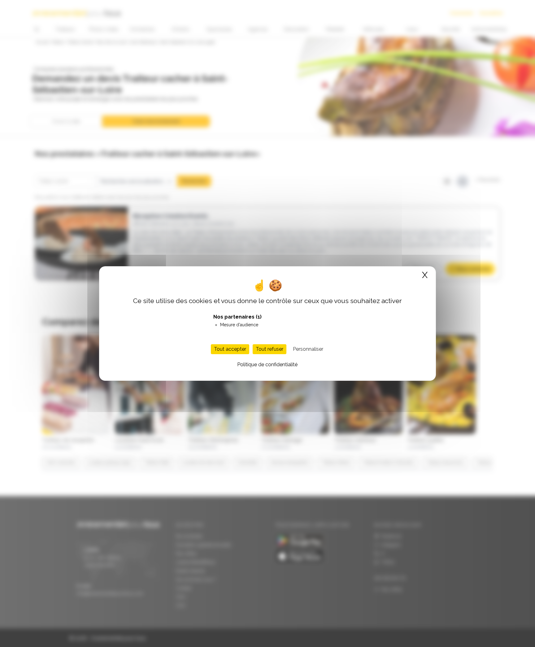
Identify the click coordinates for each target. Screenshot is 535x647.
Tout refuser (269, 349)
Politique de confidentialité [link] (267, 364)
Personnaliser (308, 349)
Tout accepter (230, 349)
